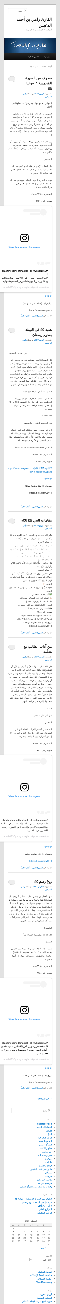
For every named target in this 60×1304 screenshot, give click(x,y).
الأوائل (49, 1130)
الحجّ (50, 1134)
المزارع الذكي (45, 1209)
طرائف (49, 1162)
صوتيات (48, 1158)
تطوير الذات (46, 1148)
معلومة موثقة (24, 287)
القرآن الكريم (45, 1144)
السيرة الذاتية (33, 56)
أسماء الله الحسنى (43, 1127)
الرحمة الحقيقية (44, 1212)
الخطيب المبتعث (44, 1297)
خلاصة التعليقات (44, 1278)
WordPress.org (44, 1282)
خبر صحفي (47, 1151)
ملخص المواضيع (44, 1179)
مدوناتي (48, 1172)
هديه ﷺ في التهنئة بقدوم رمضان (38, 332)
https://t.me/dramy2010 (40, 860)
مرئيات (49, 1176)
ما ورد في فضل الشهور (41, 1169)
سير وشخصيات (45, 1155)
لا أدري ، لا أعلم (45, 1205)
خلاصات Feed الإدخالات (41, 1275)
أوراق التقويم (46, 1294)
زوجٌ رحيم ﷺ (43, 881)
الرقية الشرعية (45, 1137)
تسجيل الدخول (45, 1271)
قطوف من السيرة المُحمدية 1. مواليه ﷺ (38, 83)
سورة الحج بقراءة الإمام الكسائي (37, 1301)
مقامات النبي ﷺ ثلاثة (36, 520)
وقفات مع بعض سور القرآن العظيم (36, 1186)
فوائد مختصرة (45, 1165)
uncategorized (44, 1123)
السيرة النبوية (37, 315)
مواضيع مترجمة (45, 1183)
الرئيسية (47, 56)
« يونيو (43, 1247)
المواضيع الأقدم (44, 1098)
